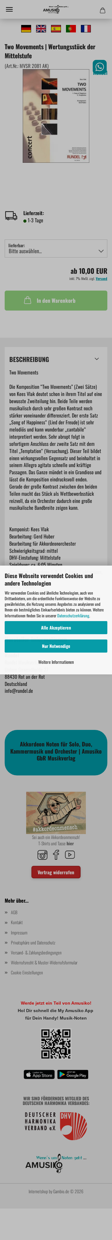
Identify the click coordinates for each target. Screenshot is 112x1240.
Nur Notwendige (56, 646)
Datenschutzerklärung (73, 615)
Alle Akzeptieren (56, 627)
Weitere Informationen (56, 662)
